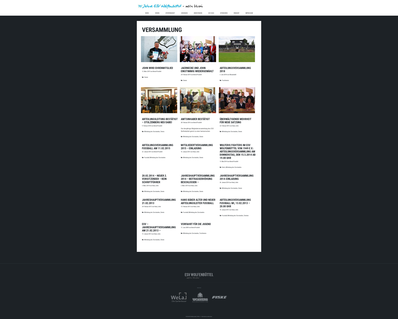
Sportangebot (170, 13)
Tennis (162, 131)
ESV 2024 (211, 13)
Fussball (146, 157)
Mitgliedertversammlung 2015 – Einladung (197, 147)
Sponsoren (224, 13)
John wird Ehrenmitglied (157, 68)
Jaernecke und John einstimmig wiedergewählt (197, 69)
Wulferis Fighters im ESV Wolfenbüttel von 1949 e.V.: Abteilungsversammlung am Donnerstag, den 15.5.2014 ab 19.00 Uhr (237, 152)
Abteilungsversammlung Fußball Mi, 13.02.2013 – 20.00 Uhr (235, 203)
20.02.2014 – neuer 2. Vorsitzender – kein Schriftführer (154, 179)
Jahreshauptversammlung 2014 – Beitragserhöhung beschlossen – (198, 179)
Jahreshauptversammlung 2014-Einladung (237, 177)
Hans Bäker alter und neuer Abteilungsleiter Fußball (198, 201)
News (147, 13)
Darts (223, 167)
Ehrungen (184, 13)
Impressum (249, 13)
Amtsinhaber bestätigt (195, 119)
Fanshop (236, 13)
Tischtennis (225, 80)
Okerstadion (198, 13)
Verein (157, 13)
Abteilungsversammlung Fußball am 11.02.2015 (157, 147)
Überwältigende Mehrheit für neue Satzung (235, 121)
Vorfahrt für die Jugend (196, 224)
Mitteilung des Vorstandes (152, 131)
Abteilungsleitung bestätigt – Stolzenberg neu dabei (160, 121)
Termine (246, 216)
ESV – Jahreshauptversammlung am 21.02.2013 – (159, 227)
